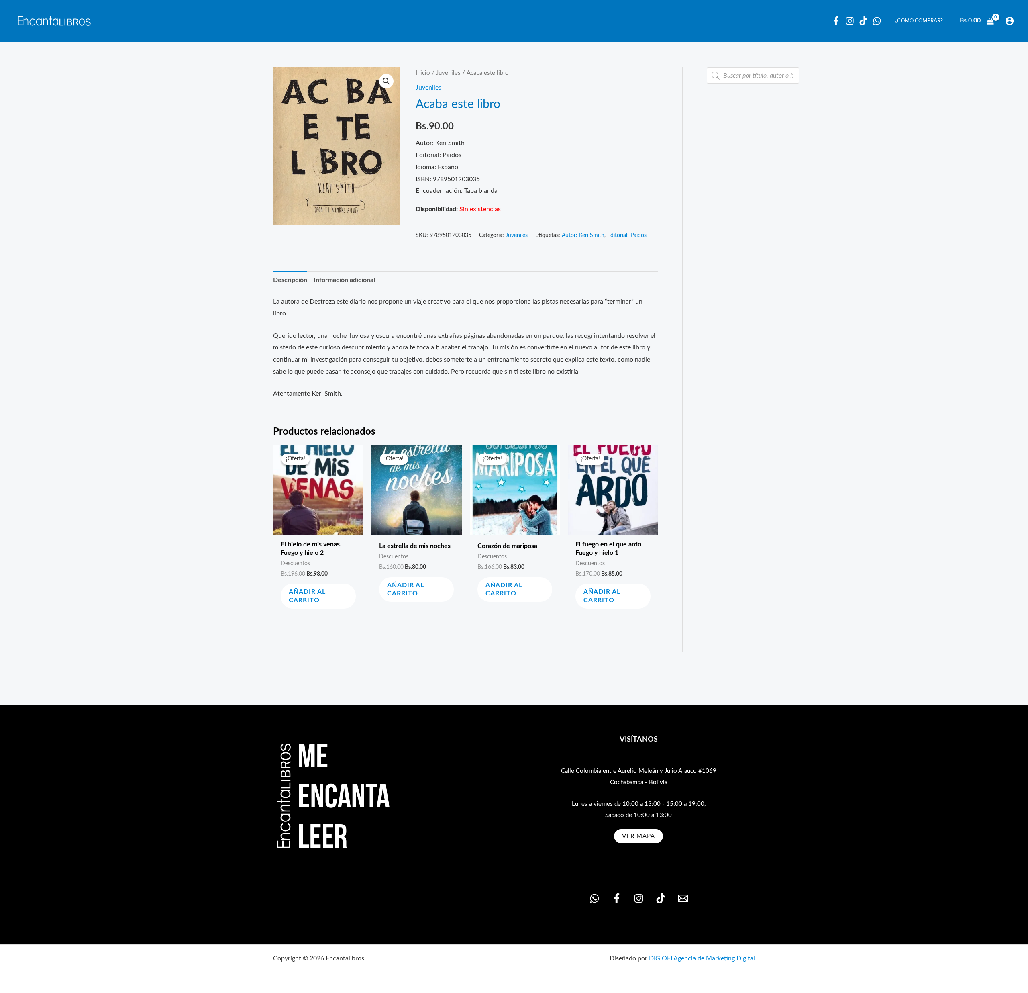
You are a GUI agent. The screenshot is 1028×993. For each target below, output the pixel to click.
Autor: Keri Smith (583, 235)
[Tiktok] (863, 20)
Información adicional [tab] (344, 280)
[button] (386, 81)
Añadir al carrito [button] (307, 595)
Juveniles (448, 73)
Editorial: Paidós (627, 235)
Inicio (423, 73)
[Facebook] (836, 20)
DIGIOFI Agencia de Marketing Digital (702, 958)
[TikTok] (661, 898)
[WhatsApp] (877, 20)
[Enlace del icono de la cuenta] (1009, 20)
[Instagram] (849, 20)
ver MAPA (638, 836)
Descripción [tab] (290, 280)
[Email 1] (683, 898)
